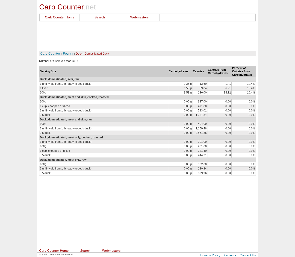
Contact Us (248, 255)
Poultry (68, 53)
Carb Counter (50, 53)
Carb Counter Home (59, 17)
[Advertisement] (147, 36)
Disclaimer (230, 255)
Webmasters (139, 17)
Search (99, 17)
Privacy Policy (210, 255)
